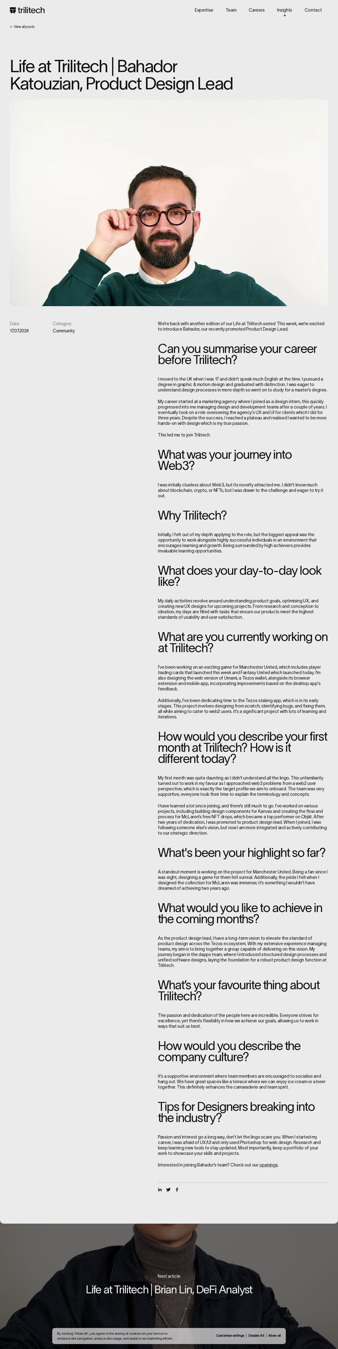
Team (231, 10)
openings (268, 1165)
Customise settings (230, 1335)
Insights (284, 10)
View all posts (24, 27)
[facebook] (177, 1189)
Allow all (274, 1335)
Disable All (256, 1335)
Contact (313, 10)
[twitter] (168, 1189)
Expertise (204, 10)
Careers (257, 10)
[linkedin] (159, 1189)
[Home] (27, 10)
